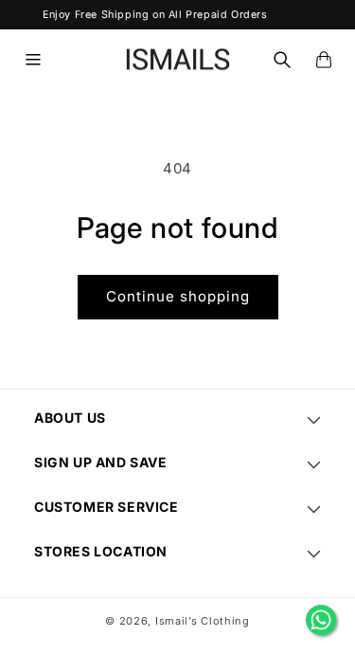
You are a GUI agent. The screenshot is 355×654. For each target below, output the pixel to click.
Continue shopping (178, 296)
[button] (33, 60)
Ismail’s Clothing (202, 620)
